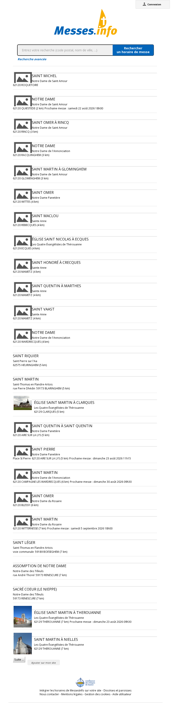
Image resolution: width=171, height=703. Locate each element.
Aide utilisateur (121, 694)
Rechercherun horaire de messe (133, 50)
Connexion (154, 4)
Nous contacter (49, 694)
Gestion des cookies (97, 694)
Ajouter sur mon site (43, 662)
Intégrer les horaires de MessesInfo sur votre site (70, 690)
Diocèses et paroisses (117, 690)
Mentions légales (71, 694)
